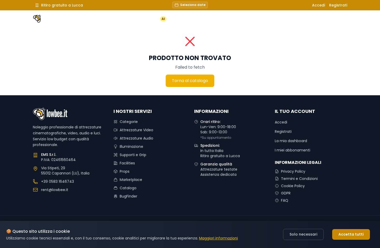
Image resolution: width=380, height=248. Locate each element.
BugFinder (128, 196)
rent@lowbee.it (54, 189)
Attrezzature (194, 18)
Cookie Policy (293, 185)
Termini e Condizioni (299, 178)
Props (125, 171)
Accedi (318, 5)
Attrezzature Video (136, 130)
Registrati (338, 5)
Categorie (129, 121)
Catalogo (128, 188)
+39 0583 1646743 (57, 181)
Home (121, 18)
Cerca (288, 18)
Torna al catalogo (190, 81)
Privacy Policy (293, 171)
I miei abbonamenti (292, 150)
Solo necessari (303, 234)
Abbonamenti (234, 18)
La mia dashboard (291, 140)
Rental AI (153, 18)
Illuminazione (131, 146)
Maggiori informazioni (218, 238)
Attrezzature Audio (136, 138)
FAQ (266, 18)
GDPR (286, 193)
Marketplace (131, 179)
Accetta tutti (351, 234)
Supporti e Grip (133, 154)
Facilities (127, 163)
